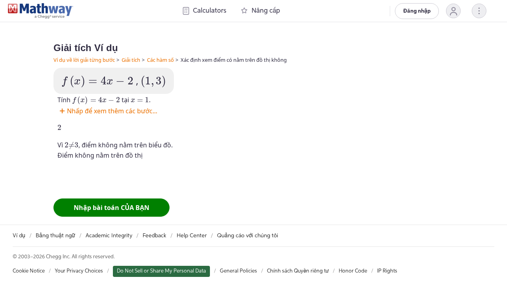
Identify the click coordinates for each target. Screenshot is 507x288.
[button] (453, 11)
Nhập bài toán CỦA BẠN (111, 207)
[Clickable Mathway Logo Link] (40, 11)
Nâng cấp (266, 11)
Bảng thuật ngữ (55, 235)
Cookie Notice (29, 271)
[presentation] (97, 81)
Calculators (209, 11)
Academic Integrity (109, 235)
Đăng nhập (417, 11)
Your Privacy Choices (79, 271)
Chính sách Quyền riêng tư (298, 271)
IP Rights (387, 271)
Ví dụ (19, 235)
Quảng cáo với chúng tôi (247, 235)
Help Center (192, 235)
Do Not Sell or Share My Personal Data (161, 271)
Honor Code (353, 271)
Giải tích (131, 59)
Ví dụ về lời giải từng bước (84, 59)
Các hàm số (160, 59)
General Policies (238, 271)
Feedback (154, 235)
